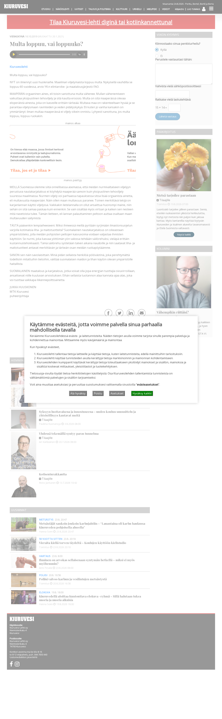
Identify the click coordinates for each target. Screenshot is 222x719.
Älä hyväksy (78, 393)
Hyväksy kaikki (142, 393)
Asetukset (116, 393)
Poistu (98, 393)
